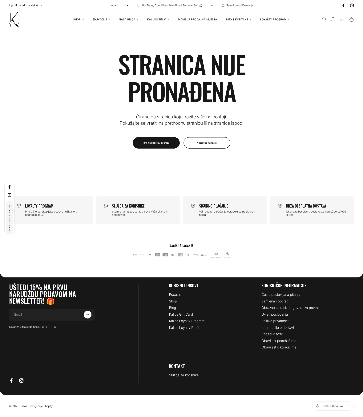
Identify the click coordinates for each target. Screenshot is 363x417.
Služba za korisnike (184, 375)
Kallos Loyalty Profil (184, 328)
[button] (342, 19)
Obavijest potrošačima (278, 341)
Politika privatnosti (275, 321)
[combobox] (26, 5)
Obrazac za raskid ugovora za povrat (290, 308)
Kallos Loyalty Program (187, 321)
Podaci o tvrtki (272, 334)
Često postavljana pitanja (280, 295)
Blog (172, 308)
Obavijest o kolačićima (278, 347)
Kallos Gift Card (181, 314)
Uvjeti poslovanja (274, 314)
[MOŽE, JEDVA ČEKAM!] (87, 314)
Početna (175, 295)
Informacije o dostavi (277, 328)
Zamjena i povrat (274, 301)
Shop (173, 301)
